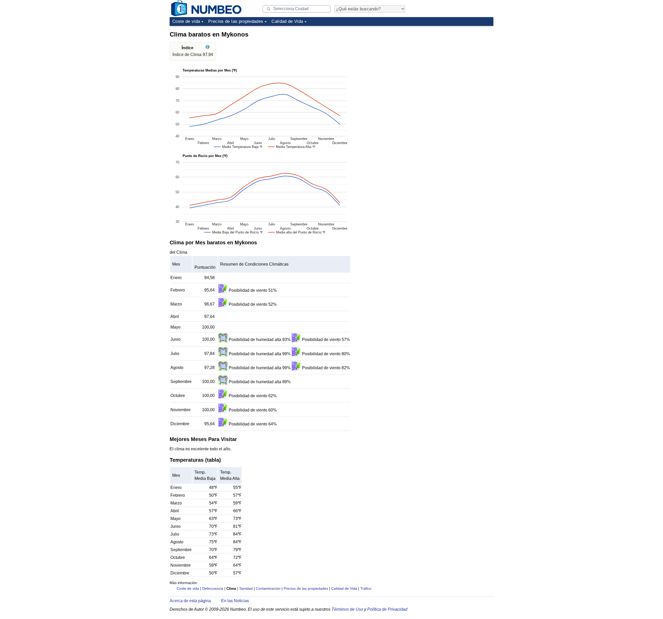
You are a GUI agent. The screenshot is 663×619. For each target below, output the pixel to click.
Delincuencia (212, 588)
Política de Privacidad (387, 609)
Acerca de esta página (190, 601)
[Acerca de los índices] (208, 48)
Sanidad (246, 588)
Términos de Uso (347, 609)
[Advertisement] (454, 60)
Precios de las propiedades (235, 21)
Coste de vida (186, 21)
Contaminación (268, 588)
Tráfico (365, 588)
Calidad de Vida (287, 21)
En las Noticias (235, 601)
